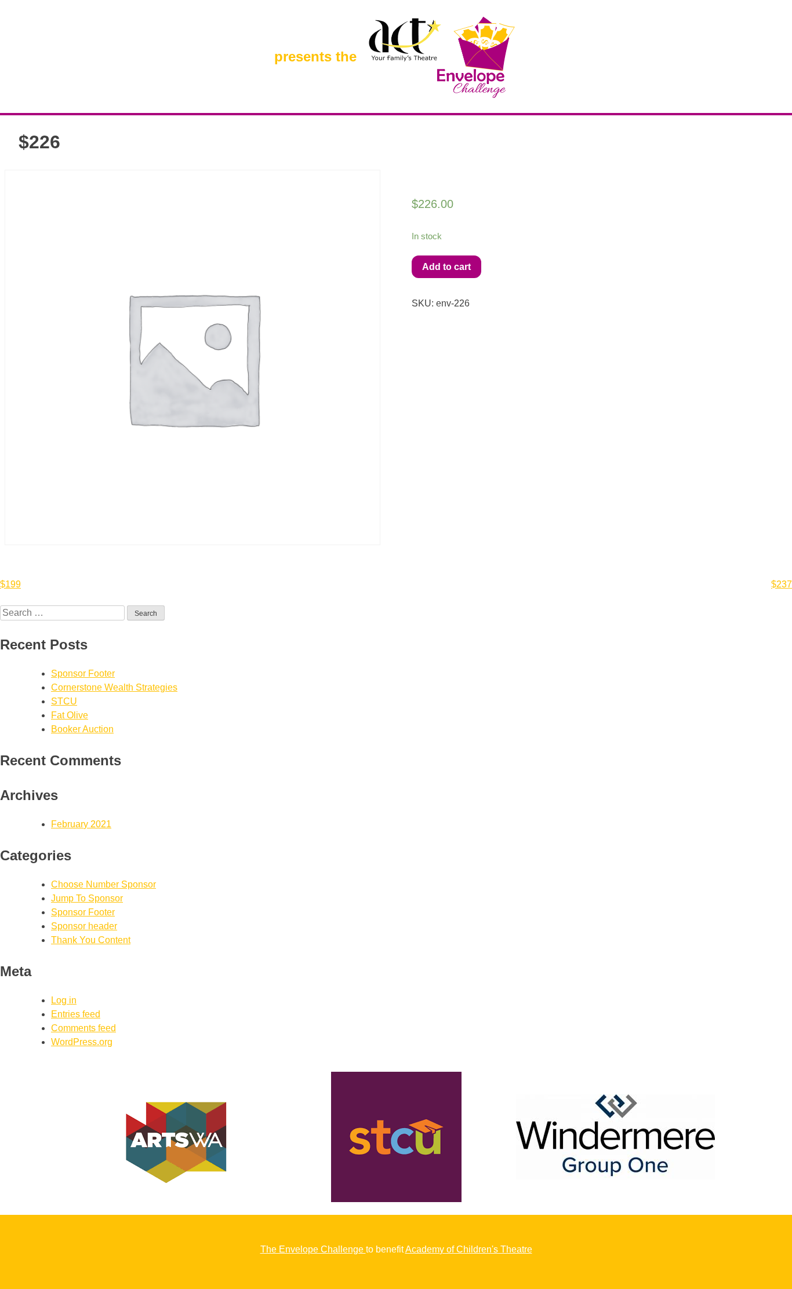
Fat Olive (69, 715)
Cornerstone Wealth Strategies (114, 687)
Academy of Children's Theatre (468, 1249)
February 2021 (81, 824)
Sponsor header (84, 926)
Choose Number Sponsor (103, 884)
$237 (781, 584)
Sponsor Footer (83, 673)
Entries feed (75, 1014)
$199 (10, 584)
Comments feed (83, 1028)
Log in (64, 1000)
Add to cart (446, 267)
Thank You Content (90, 940)
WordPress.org (81, 1042)
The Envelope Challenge (313, 1249)
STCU (64, 701)
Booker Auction (82, 729)
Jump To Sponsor (87, 898)
